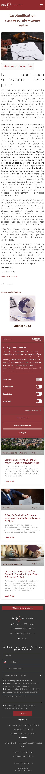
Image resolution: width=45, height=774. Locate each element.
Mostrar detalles (31, 410)
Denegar (22, 433)
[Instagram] (22, 639)
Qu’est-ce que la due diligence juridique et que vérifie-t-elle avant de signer (22, 518)
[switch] (39, 387)
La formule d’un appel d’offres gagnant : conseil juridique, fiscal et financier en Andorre (21, 574)
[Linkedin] (19, 639)
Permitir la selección (22, 425)
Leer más (9, 481)
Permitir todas (22, 418)
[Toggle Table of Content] (29, 67)
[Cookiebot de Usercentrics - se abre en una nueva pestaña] (32, 339)
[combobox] (6, 662)
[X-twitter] (26, 639)
